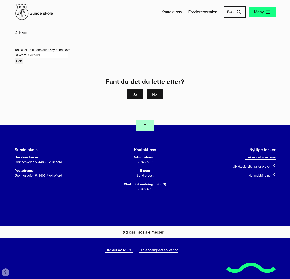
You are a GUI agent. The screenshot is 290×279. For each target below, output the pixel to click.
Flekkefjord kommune (260, 157)
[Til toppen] (145, 125)
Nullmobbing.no (259, 175)
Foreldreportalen (202, 12)
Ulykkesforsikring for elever (252, 166)
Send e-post (145, 175)
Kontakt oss (171, 12)
